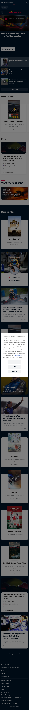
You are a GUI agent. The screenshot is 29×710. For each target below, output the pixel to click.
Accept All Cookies (14, 366)
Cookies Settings (14, 362)
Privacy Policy (18, 355)
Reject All (14, 371)
